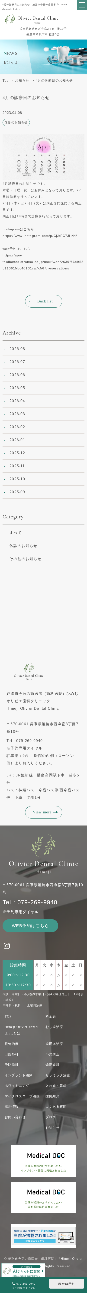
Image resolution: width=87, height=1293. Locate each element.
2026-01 (17, 440)
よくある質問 (56, 1106)
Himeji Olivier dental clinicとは (22, 1030)
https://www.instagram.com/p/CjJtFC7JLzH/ (40, 236)
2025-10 (17, 479)
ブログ (50, 1117)
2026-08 (17, 349)
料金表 (50, 1016)
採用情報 (12, 1106)
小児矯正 (52, 1054)
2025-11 (17, 466)
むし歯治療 (54, 1027)
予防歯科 (12, 1065)
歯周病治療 (54, 1044)
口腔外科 (12, 1054)
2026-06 (17, 375)
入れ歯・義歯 (56, 1085)
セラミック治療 (57, 1075)
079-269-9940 (24, 1285)
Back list (45, 301)
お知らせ (22, 80)
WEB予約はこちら (30, 925)
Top (6, 80)
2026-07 (17, 362)
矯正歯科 (52, 1065)
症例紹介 (52, 1096)
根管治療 (12, 1044)
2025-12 (17, 453)
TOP (8, 1016)
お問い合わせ (15, 1117)
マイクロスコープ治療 (22, 1096)
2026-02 (17, 427)
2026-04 (17, 401)
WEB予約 (68, 1283)
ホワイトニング (17, 1085)
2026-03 (17, 414)
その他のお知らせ (26, 559)
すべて (16, 533)
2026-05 (17, 388)
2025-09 (17, 492)
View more (42, 812)
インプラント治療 (19, 1075)
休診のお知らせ (23, 546)
